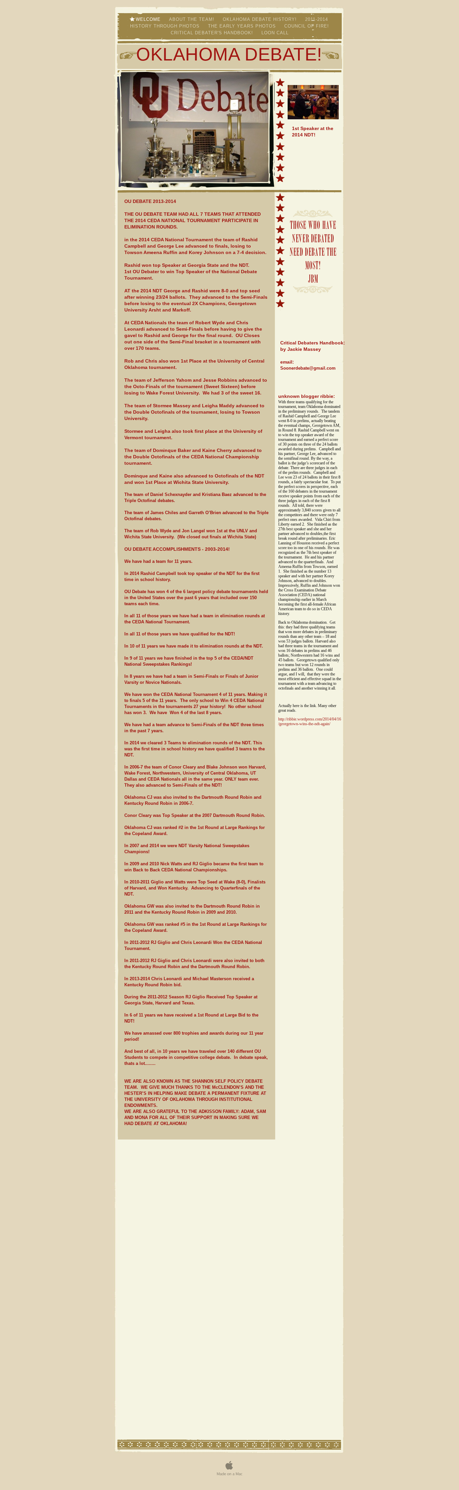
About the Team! (192, 19)
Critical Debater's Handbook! (213, 32)
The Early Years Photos (243, 26)
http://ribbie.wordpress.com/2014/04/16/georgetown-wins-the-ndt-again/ (309, 721)
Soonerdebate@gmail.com (308, 368)
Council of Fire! (306, 26)
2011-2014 (317, 19)
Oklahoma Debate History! (260, 19)
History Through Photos (165, 26)
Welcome (149, 19)
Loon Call (275, 32)
